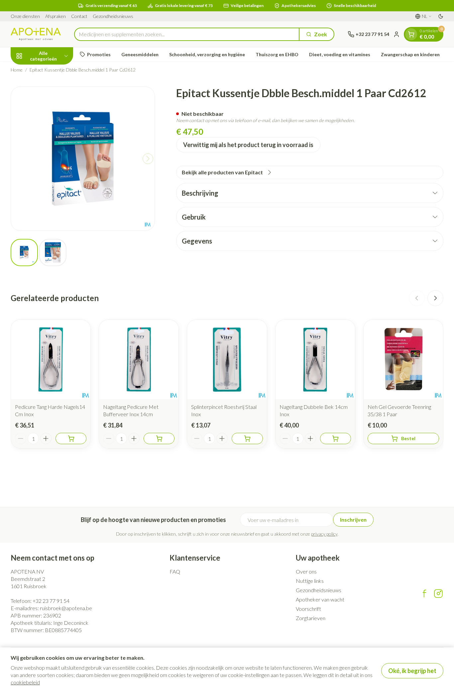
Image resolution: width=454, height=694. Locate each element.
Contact (79, 16)
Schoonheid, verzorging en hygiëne (207, 54)
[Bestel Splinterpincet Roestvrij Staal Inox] (247, 438)
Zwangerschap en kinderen (410, 54)
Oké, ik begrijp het (412, 670)
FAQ (175, 571)
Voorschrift (308, 609)
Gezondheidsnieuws (113, 16)
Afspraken (55, 16)
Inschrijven (353, 519)
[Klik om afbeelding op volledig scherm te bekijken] (83, 159)
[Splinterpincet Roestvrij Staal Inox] (227, 359)
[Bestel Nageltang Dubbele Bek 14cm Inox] (335, 438)
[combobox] (186, 34)
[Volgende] (148, 158)
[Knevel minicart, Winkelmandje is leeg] (411, 34)
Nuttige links (310, 581)
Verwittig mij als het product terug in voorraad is (248, 144)
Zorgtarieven (310, 618)
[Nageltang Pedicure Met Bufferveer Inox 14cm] (138, 359)
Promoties (99, 54)
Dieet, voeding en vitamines (339, 54)
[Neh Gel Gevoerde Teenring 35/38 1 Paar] (403, 359)
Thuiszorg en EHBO (277, 54)
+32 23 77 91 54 (51, 601)
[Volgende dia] (435, 298)
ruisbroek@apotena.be (66, 608)
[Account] (396, 34)
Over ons (306, 571)
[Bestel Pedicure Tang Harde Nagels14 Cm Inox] (71, 438)
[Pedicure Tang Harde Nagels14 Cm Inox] (50, 359)
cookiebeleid (25, 682)
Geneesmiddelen (140, 54)
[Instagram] (438, 594)
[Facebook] (424, 594)
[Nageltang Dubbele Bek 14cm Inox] (315, 359)
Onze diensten (25, 16)
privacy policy (324, 534)
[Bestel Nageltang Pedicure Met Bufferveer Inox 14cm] (159, 438)
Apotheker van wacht (320, 599)
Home (17, 70)
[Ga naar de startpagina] (36, 34)
